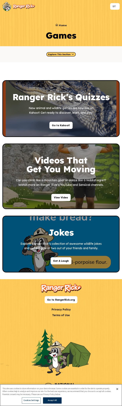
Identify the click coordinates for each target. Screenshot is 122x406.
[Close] (117, 389)
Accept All (52, 400)
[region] (61, 395)
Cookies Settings (31, 400)
